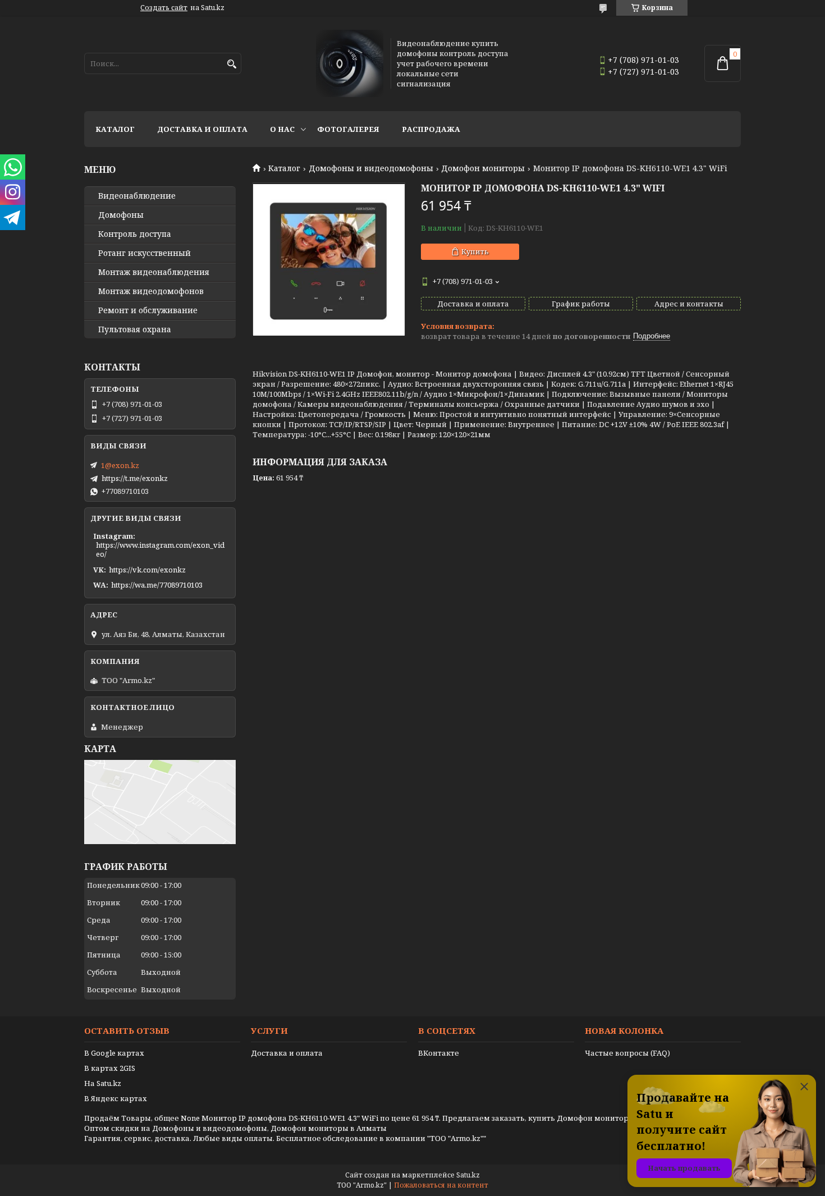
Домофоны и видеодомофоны (371, 168)
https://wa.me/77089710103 (157, 584)
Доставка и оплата (202, 129)
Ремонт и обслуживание (148, 310)
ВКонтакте (438, 1053)
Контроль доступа (134, 234)
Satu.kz (468, 1175)
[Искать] (231, 64)
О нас (282, 129)
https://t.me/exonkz (135, 478)
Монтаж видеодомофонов (151, 291)
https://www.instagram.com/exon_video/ (160, 549)
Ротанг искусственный (144, 253)
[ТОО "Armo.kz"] (349, 63)
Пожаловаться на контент (441, 1185)
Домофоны (121, 215)
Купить (475, 251)
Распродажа (431, 129)
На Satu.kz (102, 1083)
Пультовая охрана (134, 329)
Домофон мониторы (483, 168)
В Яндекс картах (115, 1098)
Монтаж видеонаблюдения (153, 272)
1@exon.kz (120, 465)
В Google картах (114, 1053)
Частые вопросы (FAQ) (627, 1053)
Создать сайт (163, 8)
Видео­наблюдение (137, 196)
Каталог (115, 129)
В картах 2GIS (109, 1068)
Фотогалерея (348, 129)
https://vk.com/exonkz (147, 569)
